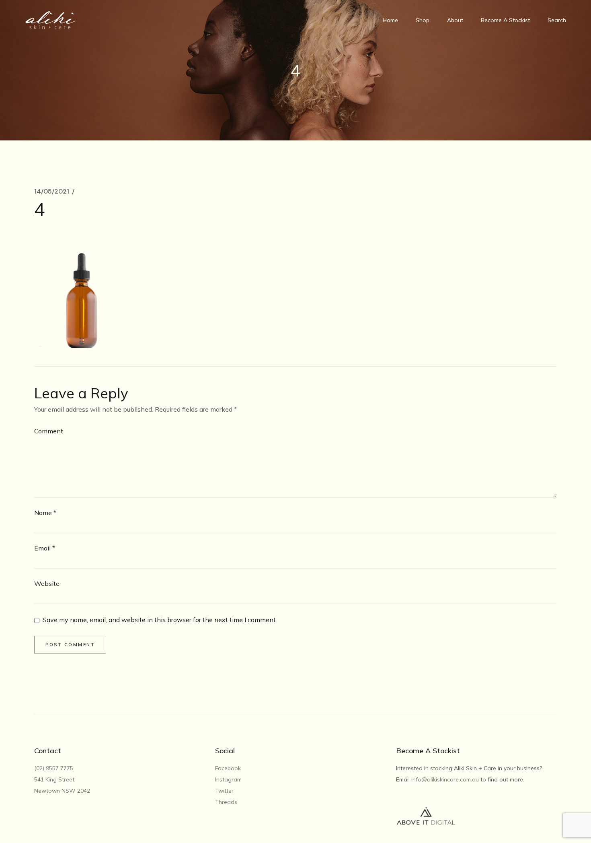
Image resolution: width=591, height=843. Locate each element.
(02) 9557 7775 (54, 768)
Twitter (224, 790)
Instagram (228, 779)
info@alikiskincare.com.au (445, 779)
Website (47, 583)
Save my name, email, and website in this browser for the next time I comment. (160, 620)
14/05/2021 (51, 192)
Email (44, 548)
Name (45, 513)
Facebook (228, 768)
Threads (226, 802)
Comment (48, 431)
